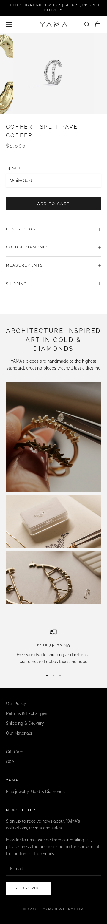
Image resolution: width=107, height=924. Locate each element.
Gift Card (14, 752)
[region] (53, 646)
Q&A (10, 761)
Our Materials (19, 733)
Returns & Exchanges (26, 713)
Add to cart (53, 203)
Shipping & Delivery (25, 723)
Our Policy (16, 703)
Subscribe (28, 888)
